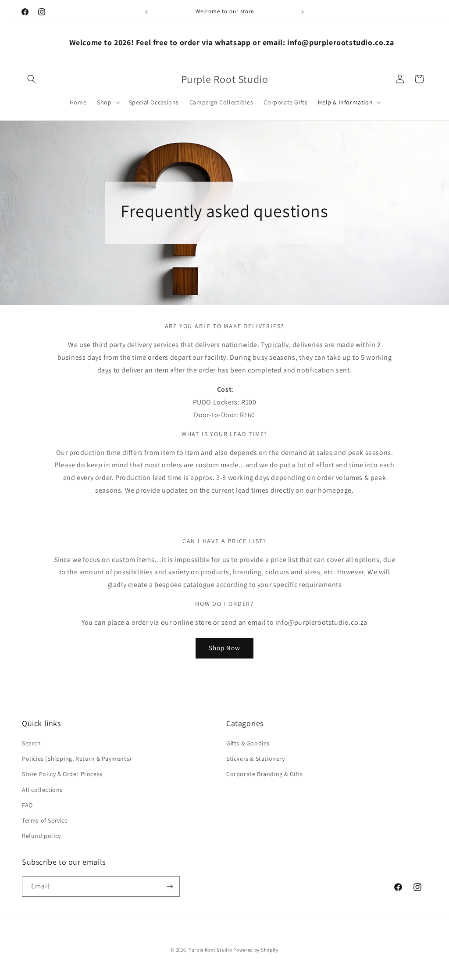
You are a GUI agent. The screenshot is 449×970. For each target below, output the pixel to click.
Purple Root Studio (210, 950)
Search (31, 743)
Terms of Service (45, 820)
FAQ (27, 805)
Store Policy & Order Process (62, 774)
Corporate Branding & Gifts (264, 774)
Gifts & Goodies (248, 743)
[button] (31, 79)
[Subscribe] (169, 886)
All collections (42, 790)
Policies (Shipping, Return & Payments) (77, 758)
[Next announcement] (302, 12)
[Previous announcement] (146, 12)
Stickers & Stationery (255, 758)
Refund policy (41, 836)
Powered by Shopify (255, 950)
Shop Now (224, 648)
